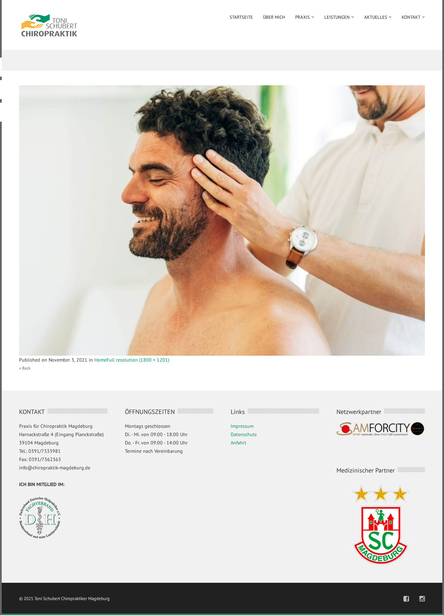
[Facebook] (406, 599)
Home (100, 360)
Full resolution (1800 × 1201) (137, 360)
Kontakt (411, 17)
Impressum (242, 426)
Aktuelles (375, 17)
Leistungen (337, 17)
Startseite (241, 17)
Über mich (274, 17)
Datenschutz (244, 434)
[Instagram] (422, 599)
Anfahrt (238, 443)
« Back (25, 368)
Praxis (302, 17)
